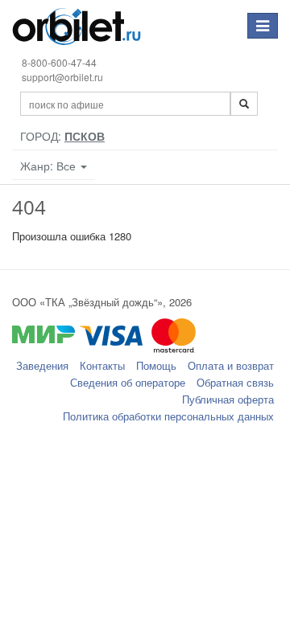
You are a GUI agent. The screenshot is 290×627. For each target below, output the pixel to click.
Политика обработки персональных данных (168, 416)
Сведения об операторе (127, 382)
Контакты (102, 365)
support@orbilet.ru (62, 77)
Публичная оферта (228, 399)
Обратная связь (235, 382)
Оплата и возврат (231, 365)
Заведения (42, 365)
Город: (62, 136)
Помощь (156, 365)
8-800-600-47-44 (59, 62)
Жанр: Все (49, 166)
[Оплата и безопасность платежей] (145, 343)
